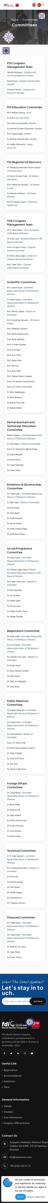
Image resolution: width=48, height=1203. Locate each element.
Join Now (37, 1001)
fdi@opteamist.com (21, 1157)
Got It (21, 1197)
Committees (30, 19)
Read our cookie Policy (36, 1197)
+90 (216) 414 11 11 (20, 1165)
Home (14, 19)
